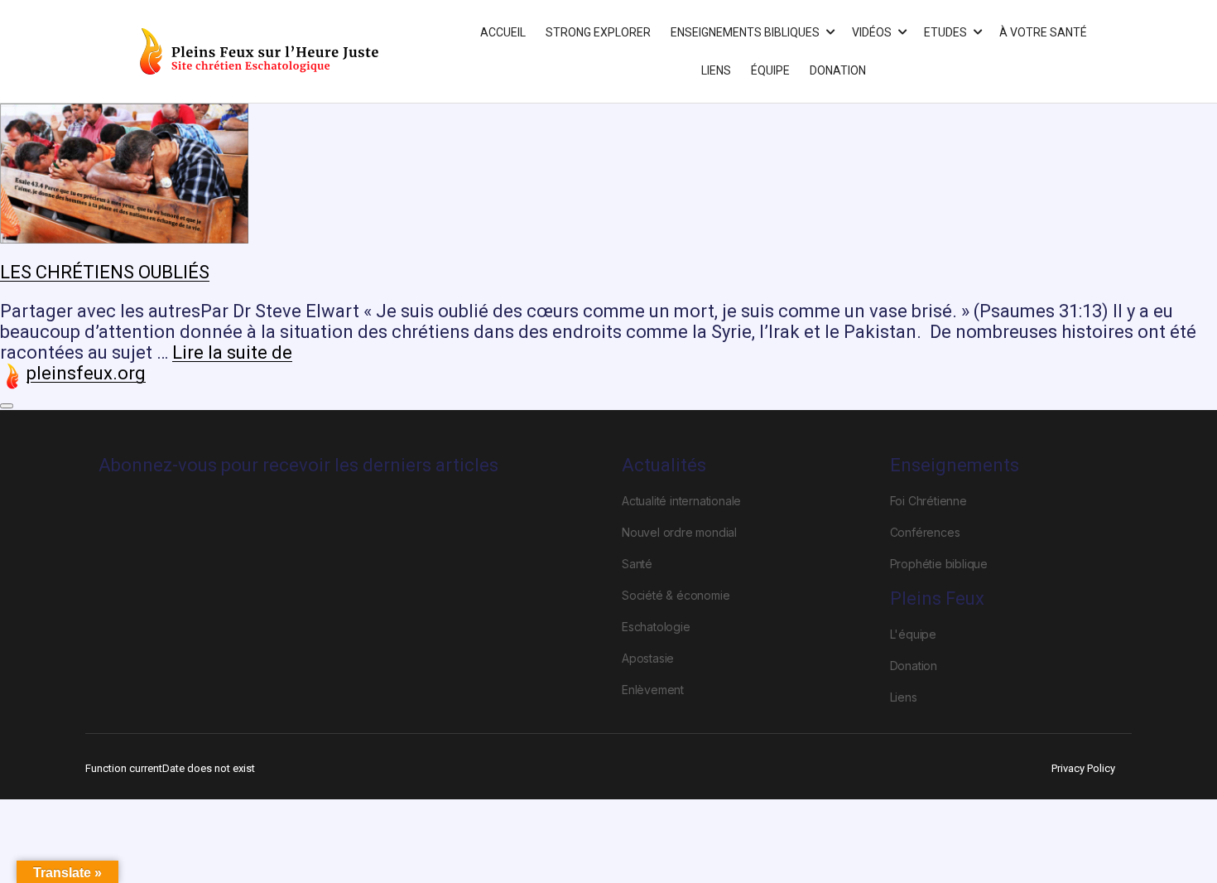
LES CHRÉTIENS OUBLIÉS (104, 272)
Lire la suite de (232, 352)
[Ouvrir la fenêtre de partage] (6, 405)
